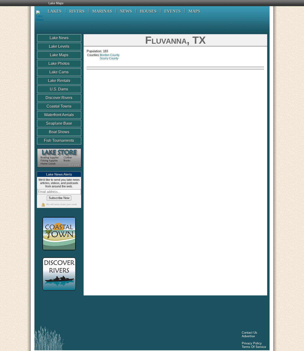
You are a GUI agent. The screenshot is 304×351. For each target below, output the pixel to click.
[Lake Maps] (39, 19)
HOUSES (148, 11)
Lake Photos (59, 64)
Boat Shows (59, 132)
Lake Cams (59, 72)
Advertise (248, 336)
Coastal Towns (59, 106)
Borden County (109, 55)
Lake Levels (59, 46)
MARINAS (102, 11)
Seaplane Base (59, 123)
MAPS (194, 11)
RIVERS (77, 11)
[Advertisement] (224, 104)
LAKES (55, 11)
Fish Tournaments (59, 140)
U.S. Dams (59, 89)
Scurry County (109, 58)
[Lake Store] (59, 169)
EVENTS (172, 11)
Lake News (59, 38)
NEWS (126, 11)
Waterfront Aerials (59, 115)
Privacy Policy (252, 343)
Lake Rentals (59, 81)
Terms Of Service (254, 347)
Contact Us (249, 332)
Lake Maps (56, 3)
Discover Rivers (59, 98)
